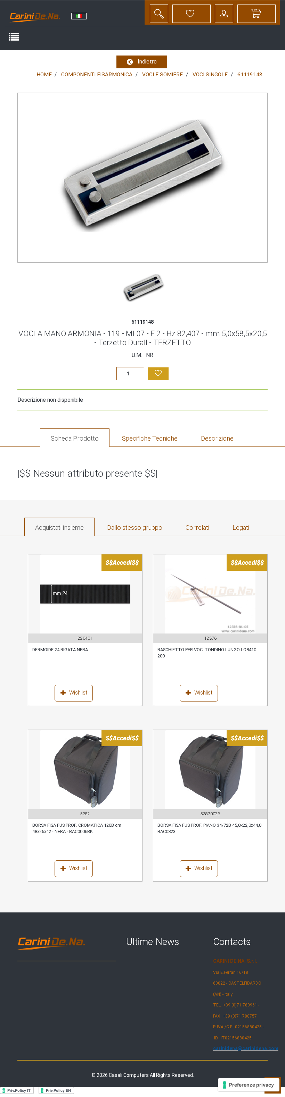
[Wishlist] (60, 694)
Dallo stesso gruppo (134, 527)
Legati (241, 527)
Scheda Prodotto (75, 438)
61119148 (249, 74)
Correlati (197, 527)
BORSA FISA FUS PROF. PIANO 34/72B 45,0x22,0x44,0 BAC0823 (209, 828)
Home (44, 74)
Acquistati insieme (59, 527)
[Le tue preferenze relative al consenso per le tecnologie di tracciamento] (248, 1084)
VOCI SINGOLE (210, 74)
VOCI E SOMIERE (162, 74)
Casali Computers (129, 1075)
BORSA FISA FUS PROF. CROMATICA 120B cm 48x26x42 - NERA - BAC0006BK (76, 828)
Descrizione (217, 438)
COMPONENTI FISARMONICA (96, 74)
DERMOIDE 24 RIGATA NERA (60, 649)
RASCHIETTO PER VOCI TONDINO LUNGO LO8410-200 (207, 652)
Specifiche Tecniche (150, 438)
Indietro (146, 61)
